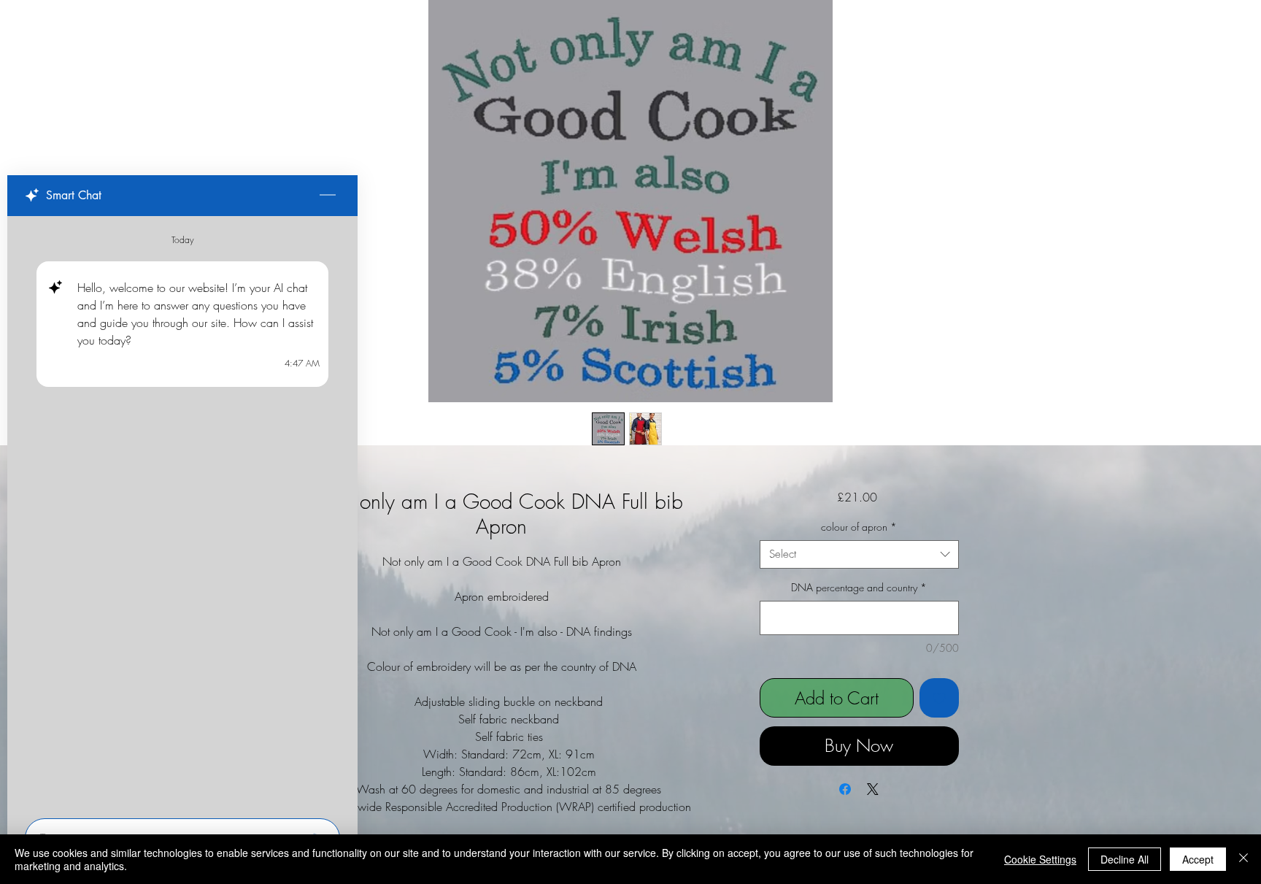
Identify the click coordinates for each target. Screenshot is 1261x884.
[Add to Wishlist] (939, 698)
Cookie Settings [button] (1040, 859)
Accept (1198, 859)
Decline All (1124, 859)
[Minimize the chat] (327, 195)
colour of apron (859, 527)
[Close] (1243, 859)
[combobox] (859, 554)
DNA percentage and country (859, 587)
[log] (182, 513)
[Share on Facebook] (845, 789)
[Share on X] (873, 789)
